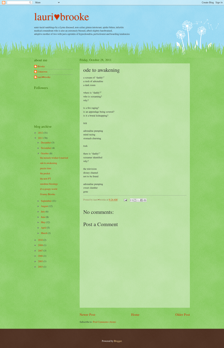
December (46, 142)
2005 (40, 261)
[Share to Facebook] (141, 200)
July (43, 211)
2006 (40, 255)
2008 (40, 245)
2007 (40, 250)
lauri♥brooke (61, 16)
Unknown (42, 71)
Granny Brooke (47, 194)
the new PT (45, 178)
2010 (40, 240)
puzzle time (45, 168)
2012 (40, 132)
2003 (40, 266)
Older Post (182, 314)
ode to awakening (48, 163)
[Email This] (131, 200)
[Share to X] (138, 200)
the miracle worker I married (54, 157)
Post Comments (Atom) (104, 321)
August (44, 206)
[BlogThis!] (135, 200)
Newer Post (87, 314)
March (44, 233)
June (43, 217)
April (44, 227)
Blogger (118, 341)
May (43, 222)
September (46, 200)
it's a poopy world (48, 189)
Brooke (41, 66)
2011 (40, 138)
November (46, 148)
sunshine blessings (49, 183)
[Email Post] (125, 199)
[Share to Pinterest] (145, 200)
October (45, 153)
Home (135, 314)
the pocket (45, 173)
